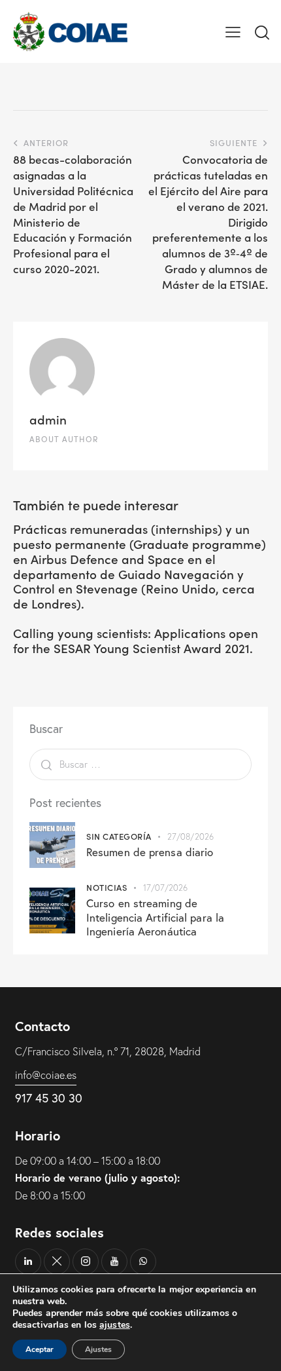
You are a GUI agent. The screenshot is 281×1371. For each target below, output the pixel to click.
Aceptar (39, 1349)
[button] (232, 31)
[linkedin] (28, 1262)
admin (48, 419)
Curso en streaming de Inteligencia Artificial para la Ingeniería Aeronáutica (155, 917)
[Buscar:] (140, 763)
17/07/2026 (165, 887)
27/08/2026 (190, 836)
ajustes (114, 1325)
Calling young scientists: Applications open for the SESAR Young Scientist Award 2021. (135, 641)
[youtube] (114, 1262)
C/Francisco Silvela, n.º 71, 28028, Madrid (108, 1051)
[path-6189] (57, 1262)
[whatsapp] (143, 1262)
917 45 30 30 (48, 1098)
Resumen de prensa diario (149, 852)
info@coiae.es (45, 1074)
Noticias (106, 887)
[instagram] (86, 1262)
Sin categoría (119, 836)
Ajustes (98, 1349)
